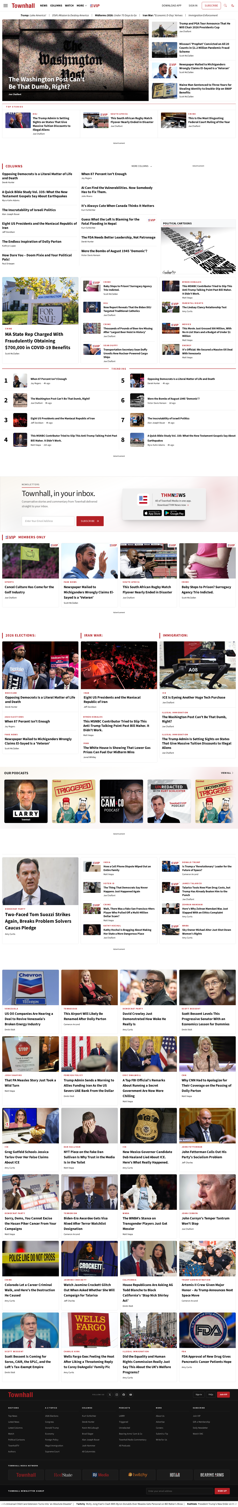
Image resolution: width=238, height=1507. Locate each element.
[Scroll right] (233, 798)
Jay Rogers (36, 383)
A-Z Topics (51, 1408)
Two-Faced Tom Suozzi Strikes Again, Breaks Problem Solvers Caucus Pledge (38, 921)
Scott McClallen (12, 353)
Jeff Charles (187, 1162)
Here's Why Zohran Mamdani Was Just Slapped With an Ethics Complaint (205, 911)
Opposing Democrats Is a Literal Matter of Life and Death (37, 176)
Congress (49, 1421)
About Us (160, 1416)
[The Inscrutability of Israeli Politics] (137, 420)
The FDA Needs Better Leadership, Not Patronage (118, 237)
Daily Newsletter (200, 1427)
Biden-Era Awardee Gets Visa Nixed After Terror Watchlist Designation (86, 1223)
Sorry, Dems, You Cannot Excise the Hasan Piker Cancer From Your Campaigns (30, 1223)
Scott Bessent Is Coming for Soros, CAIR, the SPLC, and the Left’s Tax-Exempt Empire (28, 1361)
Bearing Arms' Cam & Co (130, 1433)
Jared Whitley (89, 757)
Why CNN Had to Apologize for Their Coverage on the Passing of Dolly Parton (206, 1085)
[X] (110, 1394)
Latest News (13, 1421)
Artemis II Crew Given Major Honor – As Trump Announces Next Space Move (207, 1290)
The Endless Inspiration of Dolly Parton (31, 241)
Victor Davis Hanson (157, 403)
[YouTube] (130, 1394)
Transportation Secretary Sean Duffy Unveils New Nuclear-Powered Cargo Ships (125, 353)
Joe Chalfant (109, 315)
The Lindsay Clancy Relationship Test (204, 307)
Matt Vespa (187, 297)
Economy (49, 1433)
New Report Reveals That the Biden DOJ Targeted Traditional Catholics (127, 309)
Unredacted (124, 1427)
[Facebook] (123, 1394)
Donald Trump (52, 1427)
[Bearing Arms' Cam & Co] (121, 801)
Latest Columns (15, 1427)
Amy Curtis (187, 311)
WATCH (69, 6)
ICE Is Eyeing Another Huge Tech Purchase (193, 697)
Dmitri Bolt (10, 1029)
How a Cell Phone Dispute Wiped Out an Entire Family (127, 868)
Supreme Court (52, 1451)
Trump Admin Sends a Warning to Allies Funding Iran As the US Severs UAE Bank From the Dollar (89, 1085)
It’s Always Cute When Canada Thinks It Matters (117, 205)
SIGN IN (193, 6)
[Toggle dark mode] (233, 5)
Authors (12, 1451)
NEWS (43, 6)
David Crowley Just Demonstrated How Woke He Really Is (144, 1019)
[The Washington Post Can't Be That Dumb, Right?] (20, 400)
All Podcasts (124, 1445)
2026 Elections (51, 1416)
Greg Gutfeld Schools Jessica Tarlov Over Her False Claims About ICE (27, 1157)
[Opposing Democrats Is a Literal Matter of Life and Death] (137, 381)
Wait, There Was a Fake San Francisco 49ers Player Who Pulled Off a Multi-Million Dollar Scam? (129, 912)
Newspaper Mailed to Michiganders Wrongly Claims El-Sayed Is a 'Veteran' (89, 592)
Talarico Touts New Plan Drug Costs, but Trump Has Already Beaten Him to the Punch (206, 891)
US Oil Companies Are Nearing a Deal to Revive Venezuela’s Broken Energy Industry (29, 1019)
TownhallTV (13, 1445)
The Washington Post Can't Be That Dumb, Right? (47, 83)
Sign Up (222, 1490)
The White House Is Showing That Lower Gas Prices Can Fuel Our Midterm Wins (117, 750)
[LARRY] (26, 801)
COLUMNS (56, 6)
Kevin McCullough (90, 1427)
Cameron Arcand (190, 874)
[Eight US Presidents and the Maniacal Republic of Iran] (20, 420)
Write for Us (161, 1439)
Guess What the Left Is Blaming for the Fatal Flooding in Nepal (110, 221)
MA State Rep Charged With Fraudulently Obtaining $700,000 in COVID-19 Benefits (37, 341)
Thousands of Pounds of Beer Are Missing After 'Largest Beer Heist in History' (128, 330)
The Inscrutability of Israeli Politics (29, 210)
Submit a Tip (162, 1433)
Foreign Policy (51, 1439)
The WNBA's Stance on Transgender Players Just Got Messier (145, 1223)
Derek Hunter (154, 383)
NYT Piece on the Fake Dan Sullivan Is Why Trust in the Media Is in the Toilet (89, 1157)
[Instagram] (117, 1394)
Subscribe (88, 521)
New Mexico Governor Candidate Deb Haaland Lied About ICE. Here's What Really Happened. (147, 1157)
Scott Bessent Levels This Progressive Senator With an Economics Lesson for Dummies (205, 1019)
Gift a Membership (201, 1421)
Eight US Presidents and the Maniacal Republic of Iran (39, 225)
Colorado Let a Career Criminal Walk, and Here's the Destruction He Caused (30, 1290)
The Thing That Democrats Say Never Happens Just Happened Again (125, 889)
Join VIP (223, 1394)
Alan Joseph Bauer (156, 422)
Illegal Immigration (54, 1445)
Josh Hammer (88, 1445)
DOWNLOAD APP (171, 6)
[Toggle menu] (5, 5)
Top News (12, 1416)
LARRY (122, 1416)
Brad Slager (87, 1433)
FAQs (211, 1394)
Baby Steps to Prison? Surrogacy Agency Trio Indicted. (127, 288)
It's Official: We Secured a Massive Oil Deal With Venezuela (207, 351)
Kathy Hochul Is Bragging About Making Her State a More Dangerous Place (127, 932)
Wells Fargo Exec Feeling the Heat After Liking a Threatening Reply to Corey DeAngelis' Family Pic (89, 1361)
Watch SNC (198, 1433)
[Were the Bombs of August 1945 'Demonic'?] (137, 400)
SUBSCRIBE (211, 6)
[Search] (225, 5)
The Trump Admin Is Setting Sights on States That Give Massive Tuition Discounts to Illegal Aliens (196, 743)
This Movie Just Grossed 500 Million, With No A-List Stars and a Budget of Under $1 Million (207, 332)
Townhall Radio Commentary (132, 1439)
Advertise (160, 1421)
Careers (159, 1427)
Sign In (199, 1394)
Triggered (123, 1421)
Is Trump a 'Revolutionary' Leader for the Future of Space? (207, 868)
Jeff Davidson (37, 422)
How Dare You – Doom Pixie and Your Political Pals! (37, 257)
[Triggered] (73, 801)
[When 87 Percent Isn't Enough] (20, 381)
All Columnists (88, 1451)
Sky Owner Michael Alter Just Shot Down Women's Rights (206, 932)
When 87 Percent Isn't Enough (103, 174)
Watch (11, 1433)
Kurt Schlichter (89, 1416)
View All (226, 773)
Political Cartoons (177, 223)
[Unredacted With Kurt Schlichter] (169, 801)
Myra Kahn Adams (156, 445)
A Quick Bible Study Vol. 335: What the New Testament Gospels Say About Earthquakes (35, 194)
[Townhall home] (20, 1394)
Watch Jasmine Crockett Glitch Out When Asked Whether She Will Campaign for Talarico (89, 1290)
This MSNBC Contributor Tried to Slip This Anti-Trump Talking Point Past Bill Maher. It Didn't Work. (207, 290)
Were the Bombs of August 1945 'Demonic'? (114, 251)
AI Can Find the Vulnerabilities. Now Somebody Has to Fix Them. (116, 189)
